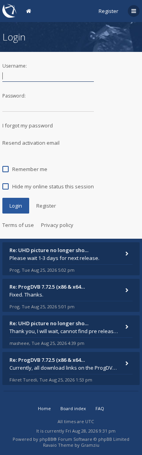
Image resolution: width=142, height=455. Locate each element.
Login (15, 205)
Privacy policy (57, 224)
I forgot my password (27, 125)
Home (44, 408)
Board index (73, 408)
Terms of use (18, 224)
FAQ (99, 408)
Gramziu (90, 445)
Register (108, 11)
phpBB (46, 439)
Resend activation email (31, 142)
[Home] (9, 11)
